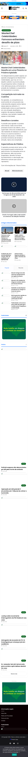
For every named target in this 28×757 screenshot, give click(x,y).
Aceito (14, 754)
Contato (3, 720)
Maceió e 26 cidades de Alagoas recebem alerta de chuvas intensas (18, 282)
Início (4, 27)
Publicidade (14, 0)
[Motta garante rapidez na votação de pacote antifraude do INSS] (6, 297)
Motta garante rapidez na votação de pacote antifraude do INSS (18, 297)
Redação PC (5, 46)
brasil (7, 171)
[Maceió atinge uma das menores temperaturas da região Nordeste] (6, 275)
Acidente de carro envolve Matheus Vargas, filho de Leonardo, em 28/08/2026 (6, 256)
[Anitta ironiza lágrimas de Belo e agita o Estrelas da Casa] (21, 248)
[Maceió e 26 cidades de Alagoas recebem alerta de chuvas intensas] (6, 282)
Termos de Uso (5, 718)
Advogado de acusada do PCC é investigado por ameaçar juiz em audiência (13, 642)
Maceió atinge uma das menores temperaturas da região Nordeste (18, 274)
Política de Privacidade (7, 715)
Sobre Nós (3, 713)
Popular (7, 268)
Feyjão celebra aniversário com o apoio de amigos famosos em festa (20, 237)
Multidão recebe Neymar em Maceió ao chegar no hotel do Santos (18, 289)
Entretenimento (10, 27)
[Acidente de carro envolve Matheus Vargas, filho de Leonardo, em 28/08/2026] (7, 248)
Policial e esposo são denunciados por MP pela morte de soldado (13, 468)
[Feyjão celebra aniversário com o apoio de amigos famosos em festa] (21, 230)
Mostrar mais (14, 673)
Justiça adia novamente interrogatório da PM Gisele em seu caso (14, 618)
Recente (21, 268)
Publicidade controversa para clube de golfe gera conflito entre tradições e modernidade (18, 305)
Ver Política (22, 752)
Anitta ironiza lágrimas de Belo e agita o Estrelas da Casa (20, 256)
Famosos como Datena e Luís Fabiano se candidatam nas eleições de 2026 (6, 238)
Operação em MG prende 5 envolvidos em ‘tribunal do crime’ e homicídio (14, 491)
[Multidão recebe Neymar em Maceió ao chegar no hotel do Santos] (6, 290)
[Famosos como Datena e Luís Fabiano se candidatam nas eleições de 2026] (7, 230)
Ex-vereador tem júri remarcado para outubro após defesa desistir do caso (13, 666)
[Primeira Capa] (14, 8)
